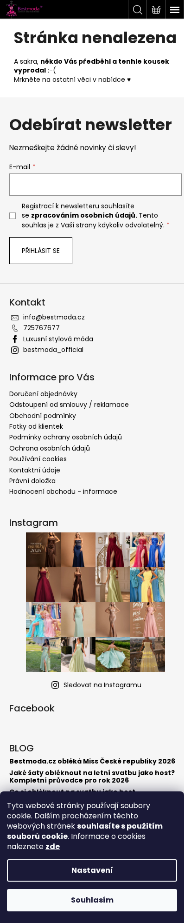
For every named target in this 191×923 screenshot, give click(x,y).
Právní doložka (32, 480)
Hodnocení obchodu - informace (63, 491)
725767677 (41, 327)
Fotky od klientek (36, 426)
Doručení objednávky (43, 393)
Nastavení (92, 870)
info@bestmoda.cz (54, 317)
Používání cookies (38, 459)
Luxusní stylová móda (58, 339)
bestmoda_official (53, 349)
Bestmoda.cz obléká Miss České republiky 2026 (92, 761)
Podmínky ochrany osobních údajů (65, 437)
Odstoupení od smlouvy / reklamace (69, 404)
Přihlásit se (41, 250)
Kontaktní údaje (34, 470)
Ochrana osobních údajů (49, 448)
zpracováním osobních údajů (83, 215)
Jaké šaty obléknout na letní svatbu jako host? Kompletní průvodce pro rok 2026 (92, 777)
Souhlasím (92, 900)
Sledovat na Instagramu (102, 685)
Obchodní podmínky (42, 415)
